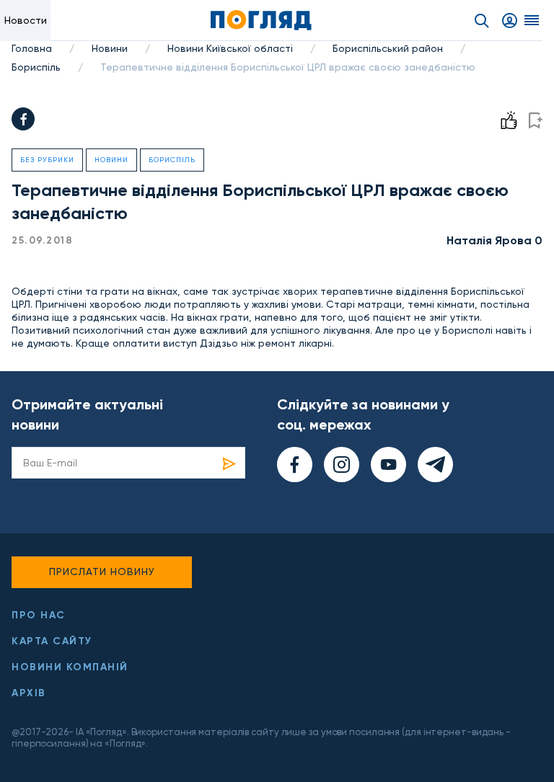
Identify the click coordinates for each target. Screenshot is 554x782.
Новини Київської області (230, 48)
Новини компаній (70, 667)
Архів (29, 693)
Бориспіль (36, 67)
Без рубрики (47, 160)
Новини (110, 48)
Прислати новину (102, 571)
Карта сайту (52, 641)
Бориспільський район (388, 48)
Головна (32, 48)
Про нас (39, 615)
